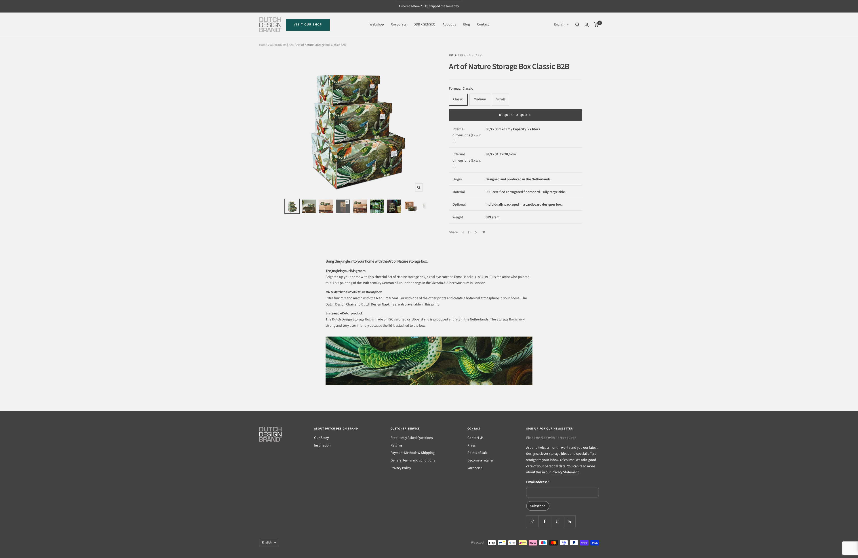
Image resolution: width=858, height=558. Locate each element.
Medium (480, 99)
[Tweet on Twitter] (476, 232)
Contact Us (475, 437)
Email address (538, 482)
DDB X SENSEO (424, 24)
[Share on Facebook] (463, 232)
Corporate (398, 24)
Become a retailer (480, 460)
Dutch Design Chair (340, 304)
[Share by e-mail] (483, 232)
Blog (466, 24)
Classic (458, 99)
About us (449, 24)
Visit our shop (308, 24)
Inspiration (322, 445)
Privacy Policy (401, 467)
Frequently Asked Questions (412, 437)
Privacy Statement (565, 472)
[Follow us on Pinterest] (557, 521)
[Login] (587, 25)
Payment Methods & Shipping (413, 452)
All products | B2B (282, 45)
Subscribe (537, 505)
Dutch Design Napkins (377, 304)
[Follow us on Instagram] (532, 521)
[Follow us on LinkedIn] (569, 521)
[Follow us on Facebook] (544, 521)
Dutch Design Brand (465, 55)
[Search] (577, 25)
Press (471, 445)
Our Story (321, 437)
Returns (396, 445)
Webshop (377, 24)
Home (263, 45)
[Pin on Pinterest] (469, 232)
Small (500, 99)
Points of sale (477, 452)
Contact (483, 24)
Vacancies (474, 467)
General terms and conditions (413, 460)
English (559, 24)
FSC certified (396, 319)
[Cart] (596, 24)
